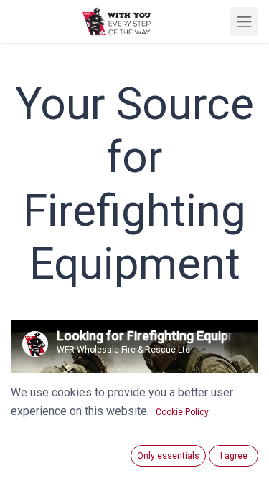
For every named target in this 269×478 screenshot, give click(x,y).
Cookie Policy (182, 412)
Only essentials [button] (168, 456)
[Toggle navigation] (244, 21)
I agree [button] (233, 456)
